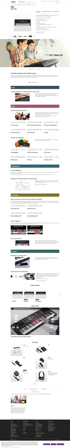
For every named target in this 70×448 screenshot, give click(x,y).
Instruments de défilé (13, 430)
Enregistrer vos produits (38, 435)
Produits (20, 2)
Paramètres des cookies (47, 444)
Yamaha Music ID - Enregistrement (40, 433)
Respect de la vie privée (9, 447)
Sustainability (49, 430)
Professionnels (56, 1)
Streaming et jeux (13, 434)
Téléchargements (28, 2)
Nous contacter (37, 423)
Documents (37, 429)
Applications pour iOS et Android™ (15, 436)
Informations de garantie (38, 424)
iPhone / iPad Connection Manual (41, 280)
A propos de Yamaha (50, 421)
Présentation (38, 11)
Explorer (34, 2)
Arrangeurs (30, 418)
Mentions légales (3, 447)
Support (46, 1)
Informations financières (51, 429)
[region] (35, 444)
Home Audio (12, 433)
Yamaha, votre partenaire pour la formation (28, 425)
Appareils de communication (14, 435)
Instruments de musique (20, 418)
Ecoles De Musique (25, 423)
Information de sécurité (38, 430)
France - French (52, 1)
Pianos (11, 423)
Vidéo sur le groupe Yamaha (51, 424)
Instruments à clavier (22, 1)
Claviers (24, 418)
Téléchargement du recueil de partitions (40, 184)
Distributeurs (43, 1)
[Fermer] (69, 444)
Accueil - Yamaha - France (13, 418)
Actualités (24, 428)
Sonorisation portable (13, 432)
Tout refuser (53, 444)
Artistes (24, 2)
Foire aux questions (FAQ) (39, 425)
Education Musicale (25, 421)
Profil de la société (50, 423)
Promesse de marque (50, 425)
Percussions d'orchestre (13, 429)
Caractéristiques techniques (46, 11)
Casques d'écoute (13, 431)
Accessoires (38, 69)
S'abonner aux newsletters (39, 434)
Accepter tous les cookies (60, 444)
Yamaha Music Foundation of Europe (27, 424)
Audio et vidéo (31, 69)
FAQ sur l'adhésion (38, 436)
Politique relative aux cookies (16, 447)
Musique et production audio (14, 425)
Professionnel (56, 439)
